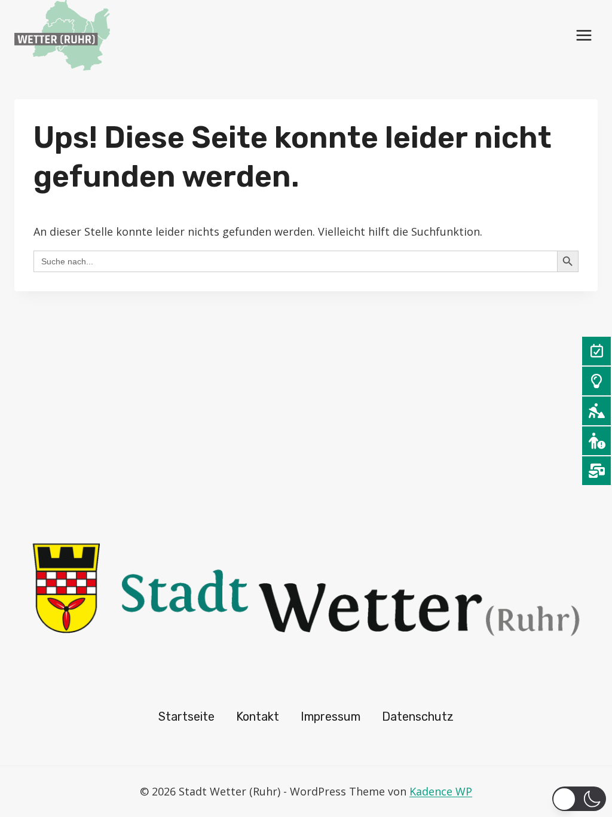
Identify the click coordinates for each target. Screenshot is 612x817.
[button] (579, 798)
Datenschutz (418, 716)
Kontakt (257, 716)
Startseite (186, 716)
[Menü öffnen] (584, 35)
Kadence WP (440, 791)
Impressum (330, 716)
